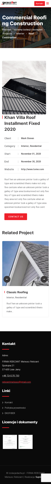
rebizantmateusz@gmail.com (16, 382)
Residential (36, 146)
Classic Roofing (17, 292)
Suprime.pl (41, 477)
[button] (7, 279)
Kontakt (39, 3)
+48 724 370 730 (10, 375)
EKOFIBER (10, 413)
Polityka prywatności (15, 408)
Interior (25, 146)
